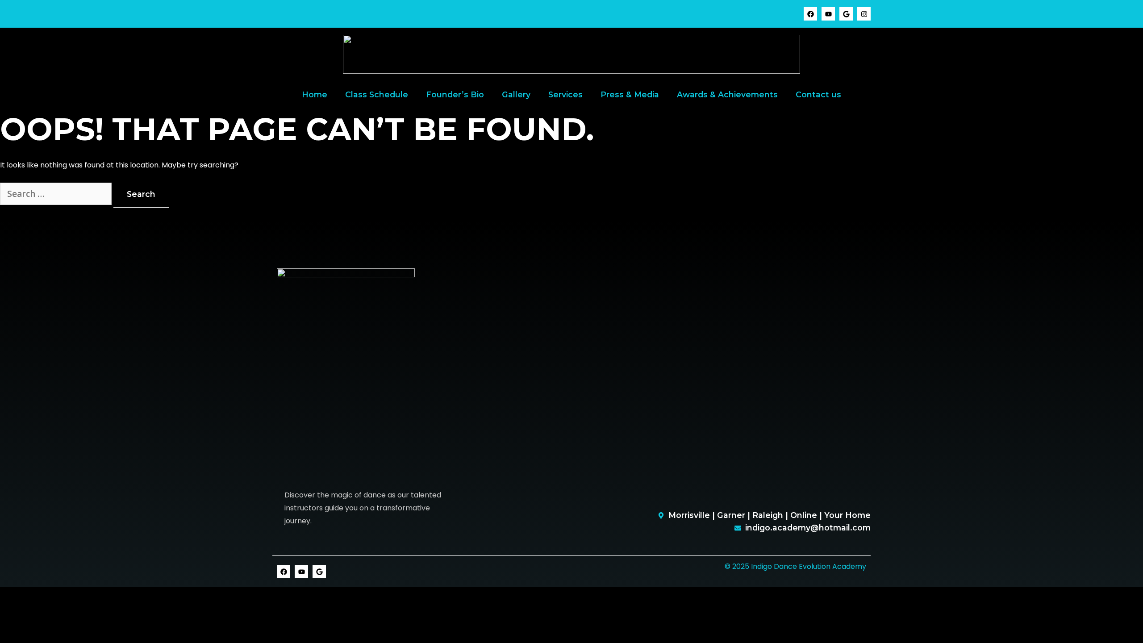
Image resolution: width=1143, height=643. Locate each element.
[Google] (846, 14)
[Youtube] (828, 14)
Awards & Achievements (727, 94)
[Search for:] (56, 194)
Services (565, 94)
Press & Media (630, 94)
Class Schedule (376, 94)
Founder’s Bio (455, 94)
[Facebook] (810, 14)
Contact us (818, 94)
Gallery (516, 94)
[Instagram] (864, 14)
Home (314, 94)
